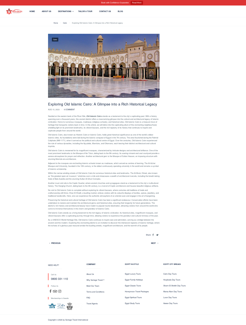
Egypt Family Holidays (134, 279)
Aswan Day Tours (170, 303)
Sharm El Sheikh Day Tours (174, 285)
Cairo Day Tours (170, 274)
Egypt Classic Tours (133, 285)
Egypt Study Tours (132, 303)
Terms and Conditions (95, 291)
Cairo (65, 23)
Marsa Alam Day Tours (172, 291)
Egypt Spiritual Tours (133, 297)
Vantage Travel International (76, 319)
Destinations (64, 11)
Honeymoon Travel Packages (137, 291)
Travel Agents (92, 303)
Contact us (105, 11)
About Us (46, 11)
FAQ (88, 297)
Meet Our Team (92, 286)
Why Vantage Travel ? (95, 280)
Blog (120, 11)
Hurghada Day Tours (171, 279)
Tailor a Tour (85, 11)
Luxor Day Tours (170, 297)
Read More (136, 3)
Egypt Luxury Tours (133, 274)
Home (32, 11)
